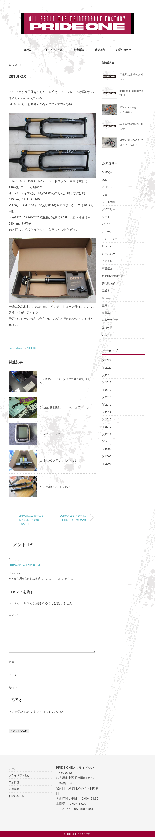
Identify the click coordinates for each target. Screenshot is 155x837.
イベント (107, 187)
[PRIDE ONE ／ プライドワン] (77, 16)
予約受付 (107, 261)
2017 (106, 390)
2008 (106, 456)
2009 (106, 449)
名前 (12, 662)
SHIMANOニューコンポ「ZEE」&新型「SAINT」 (31, 519)
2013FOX (31, 347)
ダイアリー (108, 209)
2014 (106, 412)
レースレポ (108, 253)
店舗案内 (100, 49)
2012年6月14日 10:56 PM (24, 565)
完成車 (106, 290)
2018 (106, 382)
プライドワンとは (53, 49)
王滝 (104, 305)
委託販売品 (108, 283)
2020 (106, 367)
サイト (13, 687)
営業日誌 (79, 49)
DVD (104, 180)
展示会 (106, 298)
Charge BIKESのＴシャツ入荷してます (66, 407)
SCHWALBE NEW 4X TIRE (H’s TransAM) (72, 517)
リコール (107, 246)
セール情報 (108, 202)
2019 (106, 375)
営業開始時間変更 (112, 276)
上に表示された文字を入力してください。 (37, 711)
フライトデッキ (50, 434)
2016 (106, 397)
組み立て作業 (110, 320)
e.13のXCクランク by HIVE (58, 460)
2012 (106, 426)
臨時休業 (107, 327)
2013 (106, 419)
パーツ (106, 224)
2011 (106, 434)
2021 (106, 360)
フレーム (107, 231)
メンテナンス (110, 239)
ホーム (28, 49)
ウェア (106, 194)
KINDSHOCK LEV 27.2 (55, 486)
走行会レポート (111, 335)
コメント (15, 614)
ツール (106, 216)
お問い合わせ (123, 49)
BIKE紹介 (107, 172)
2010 (106, 441)
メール (13, 674)
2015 (106, 404)
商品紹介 (107, 268)
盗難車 (106, 312)
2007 (106, 463)
